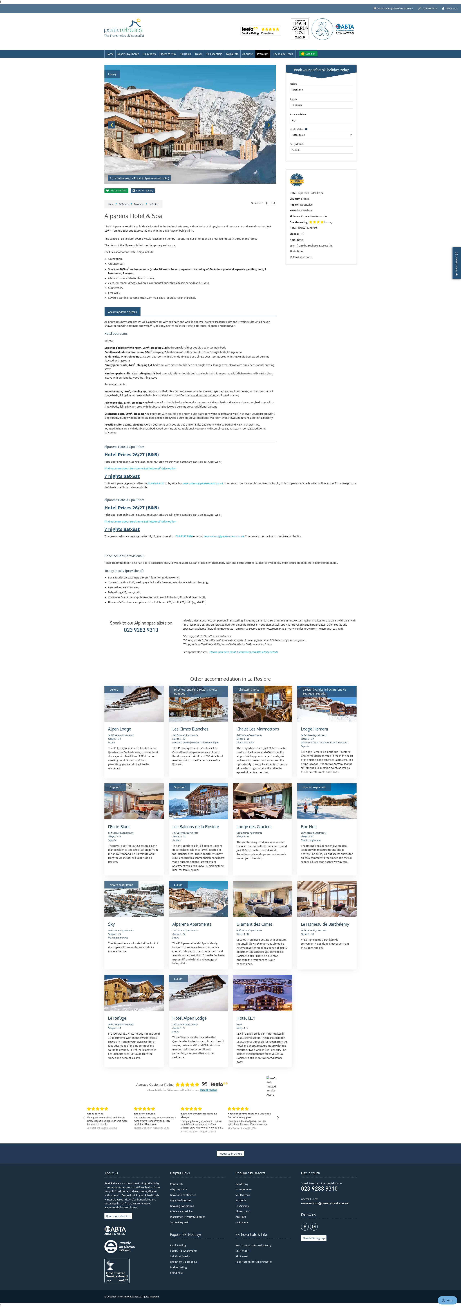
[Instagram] (314, 1227)
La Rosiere (154, 204)
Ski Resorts (124, 204)
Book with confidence (183, 1195)
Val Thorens (243, 1195)
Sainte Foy (242, 1184)
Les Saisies (242, 1206)
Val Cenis (241, 1200)
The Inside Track (283, 54)
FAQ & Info (232, 54)
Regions (293, 83)
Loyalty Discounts (180, 1200)
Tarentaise (139, 204)
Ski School (242, 1250)
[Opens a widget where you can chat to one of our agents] (447, 1300)
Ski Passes (242, 1256)
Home (110, 54)
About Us (247, 54)
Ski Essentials (214, 54)
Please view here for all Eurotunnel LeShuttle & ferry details (243, 652)
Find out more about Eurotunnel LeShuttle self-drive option (140, 468)
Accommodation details (122, 312)
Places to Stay (168, 54)
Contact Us (176, 1184)
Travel (198, 54)
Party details (297, 144)
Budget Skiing (178, 1267)
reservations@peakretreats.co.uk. (224, 536)
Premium (262, 54)
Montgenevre (244, 1189)
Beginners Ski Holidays (184, 1261)
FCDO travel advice (181, 1211)
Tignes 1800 (243, 1211)
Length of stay (296, 128)
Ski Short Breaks (180, 1256)
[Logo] (123, 25)
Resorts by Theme (128, 54)
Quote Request (179, 1222)
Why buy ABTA (178, 1189)
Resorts (293, 99)
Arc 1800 (241, 1216)
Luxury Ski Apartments (183, 1250)
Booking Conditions (182, 1206)
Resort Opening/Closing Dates (254, 1261)
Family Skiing (178, 1245)
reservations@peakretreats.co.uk (203, 483)
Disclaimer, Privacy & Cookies (187, 1216)
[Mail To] (273, 202)
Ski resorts (149, 54)
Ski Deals (185, 54)
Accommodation (298, 114)
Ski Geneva (176, 1272)
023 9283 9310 (155, 483)
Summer (310, 53)
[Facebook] (266, 202)
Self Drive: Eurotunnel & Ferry (253, 1245)
